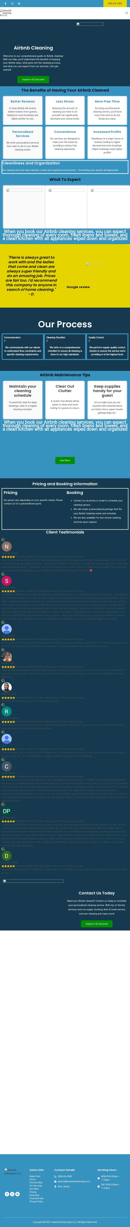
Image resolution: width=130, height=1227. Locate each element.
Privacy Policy (36, 1201)
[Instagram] (12, 3)
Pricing (32, 1192)
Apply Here (34, 1176)
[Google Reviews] (19, 3)
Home (32, 1179)
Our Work (34, 1189)
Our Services (35, 1185)
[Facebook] (5, 3)
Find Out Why (35, 1182)
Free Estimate (36, 1198)
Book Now (34, 1195)
